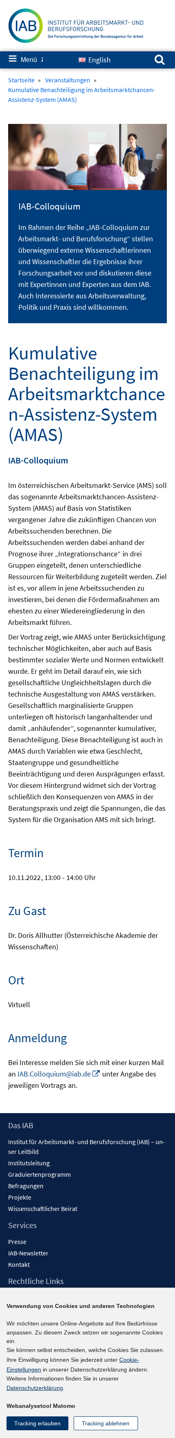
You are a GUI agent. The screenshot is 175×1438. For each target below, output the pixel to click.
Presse (17, 1241)
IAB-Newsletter (28, 1253)
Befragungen (26, 1186)
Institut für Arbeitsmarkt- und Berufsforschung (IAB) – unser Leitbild (86, 1147)
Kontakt (19, 1264)
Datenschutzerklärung (35, 1388)
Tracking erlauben (37, 1423)
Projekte (19, 1197)
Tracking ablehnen (105, 1423)
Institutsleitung (29, 1163)
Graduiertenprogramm (39, 1174)
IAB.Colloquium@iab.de (59, 1073)
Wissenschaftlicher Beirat (42, 1208)
